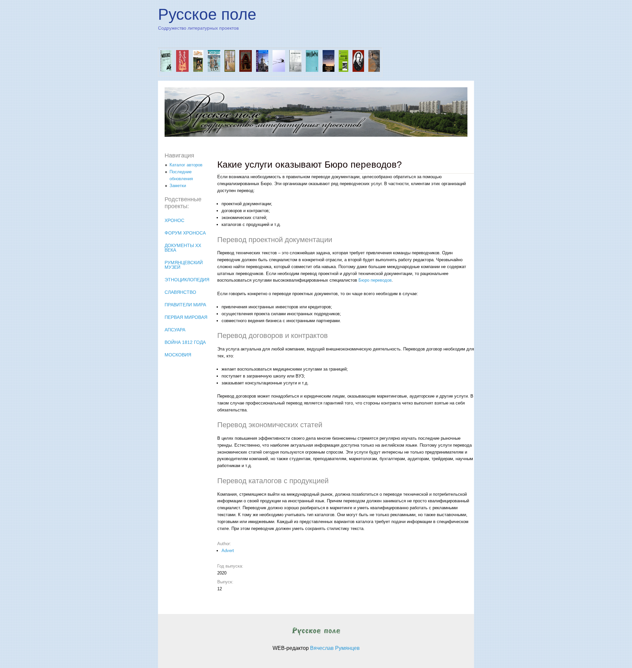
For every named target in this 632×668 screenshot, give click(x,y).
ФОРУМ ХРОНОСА (185, 233)
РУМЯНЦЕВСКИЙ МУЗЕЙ (184, 265)
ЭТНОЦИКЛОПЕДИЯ (187, 279)
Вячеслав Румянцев (335, 648)
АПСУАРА (175, 329)
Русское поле (207, 14)
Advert (228, 550)
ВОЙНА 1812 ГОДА (185, 342)
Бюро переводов (375, 280)
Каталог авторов (186, 164)
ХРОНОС (174, 220)
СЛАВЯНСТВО (180, 292)
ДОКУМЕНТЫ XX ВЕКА (183, 248)
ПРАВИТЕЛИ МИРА (185, 304)
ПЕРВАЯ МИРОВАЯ (186, 317)
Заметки (178, 185)
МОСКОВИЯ (178, 354)
